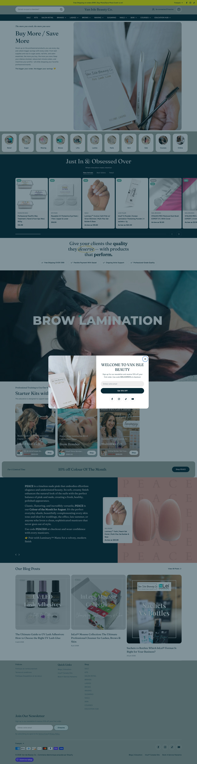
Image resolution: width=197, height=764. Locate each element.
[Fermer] (145, 359)
